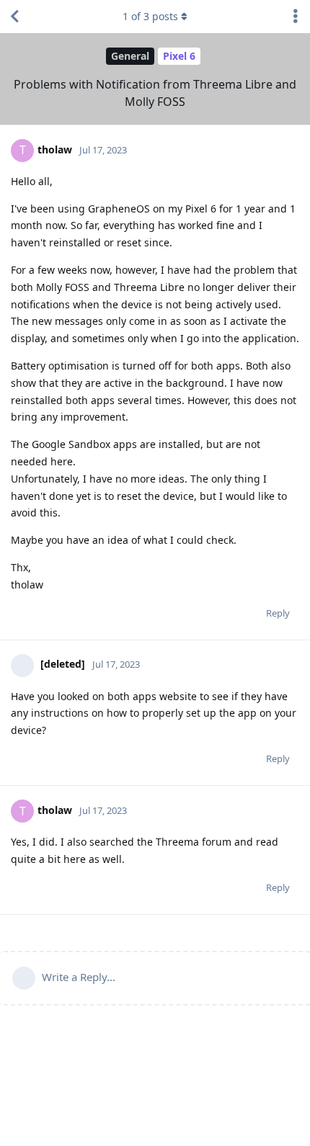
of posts (150, 16)
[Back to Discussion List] (14, 16)
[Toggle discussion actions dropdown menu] (295, 16)
